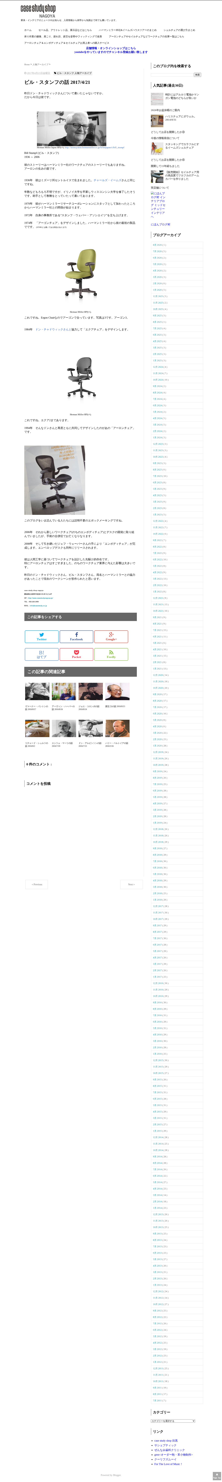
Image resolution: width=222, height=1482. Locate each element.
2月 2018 (157, 893)
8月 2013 (157, 1240)
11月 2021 (158, 604)
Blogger (117, 1475)
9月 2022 (157, 540)
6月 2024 (157, 405)
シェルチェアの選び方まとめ (179, 30)
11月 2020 (158, 681)
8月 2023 (157, 469)
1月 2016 (157, 1054)
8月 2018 (157, 855)
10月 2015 (158, 1073)
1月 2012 (157, 1362)
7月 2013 (157, 1246)
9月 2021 (157, 617)
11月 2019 (158, 758)
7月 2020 (157, 707)
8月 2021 (157, 623)
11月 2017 (158, 912)
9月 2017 (157, 925)
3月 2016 (157, 1041)
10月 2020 (158, 688)
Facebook (76, 639)
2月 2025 (157, 354)
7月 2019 (157, 784)
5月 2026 (157, 264)
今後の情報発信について (165, 138)
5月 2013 (157, 1259)
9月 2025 (157, 315)
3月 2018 (157, 887)
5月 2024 (157, 412)
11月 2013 (158, 1220)
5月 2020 (157, 720)
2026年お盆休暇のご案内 (165, 110)
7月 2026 (157, 251)
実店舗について (160, 187)
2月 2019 (157, 816)
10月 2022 (158, 534)
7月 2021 (157, 630)
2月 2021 (157, 662)
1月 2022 (157, 591)
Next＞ (131, 884)
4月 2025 (157, 341)
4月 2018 (157, 880)
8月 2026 (157, 245)
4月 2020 (157, 726)
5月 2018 (157, 874)
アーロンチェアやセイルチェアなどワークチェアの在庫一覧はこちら (146, 36)
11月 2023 (158, 450)
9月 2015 (157, 1079)
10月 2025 (158, 309)
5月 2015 (157, 1105)
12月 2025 (158, 296)
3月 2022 (157, 578)
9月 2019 (157, 771)
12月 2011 (158, 1368)
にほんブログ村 (160, 224)
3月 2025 (157, 347)
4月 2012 (157, 1342)
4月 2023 (157, 495)
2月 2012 (157, 1355)
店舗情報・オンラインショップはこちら (111, 48)
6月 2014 (157, 1176)
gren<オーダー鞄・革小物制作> (173, 1454)
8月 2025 (157, 322)
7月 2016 (157, 1015)
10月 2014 (158, 1150)
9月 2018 (157, 848)
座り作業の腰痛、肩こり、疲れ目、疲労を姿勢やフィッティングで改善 (63, 36)
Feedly (111, 657)
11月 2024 (158, 373)
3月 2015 (157, 1118)
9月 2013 (157, 1233)
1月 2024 (157, 437)
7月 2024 (157, 399)
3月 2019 (157, 810)
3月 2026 (157, 277)
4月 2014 (157, 1188)
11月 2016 (158, 989)
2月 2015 (157, 1124)
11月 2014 (158, 1143)
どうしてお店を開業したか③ (168, 132)
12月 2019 (158, 752)
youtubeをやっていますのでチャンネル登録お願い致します (111, 51)
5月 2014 (157, 1182)
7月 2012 (157, 1323)
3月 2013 (157, 1272)
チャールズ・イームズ (107, 180)
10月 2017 (158, 919)
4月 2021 (157, 649)
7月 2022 (157, 553)
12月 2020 (158, 675)
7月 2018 (157, 861)
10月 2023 (158, 456)
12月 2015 (158, 1060)
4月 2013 (157, 1265)
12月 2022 (158, 521)
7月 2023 (157, 476)
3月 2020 (157, 733)
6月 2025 (157, 334)
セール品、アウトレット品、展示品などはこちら (65, 30)
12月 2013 (158, 1214)
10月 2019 (158, 765)
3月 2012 (157, 1349)
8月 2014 (157, 1163)
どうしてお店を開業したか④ (168, 159)
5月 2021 (157, 643)
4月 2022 (157, 572)
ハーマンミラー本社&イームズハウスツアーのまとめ (128, 30)
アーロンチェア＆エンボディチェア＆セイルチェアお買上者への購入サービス (66, 43)
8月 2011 (157, 1394)
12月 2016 (158, 983)
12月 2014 (158, 1137)
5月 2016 (157, 1028)
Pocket (76, 657)
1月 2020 (157, 745)
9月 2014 (157, 1156)
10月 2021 (158, 611)
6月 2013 (157, 1253)
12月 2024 (158, 367)
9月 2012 (157, 1310)
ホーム (28, 30)
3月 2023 (157, 501)
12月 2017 (158, 906)
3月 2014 (157, 1195)
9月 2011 (157, 1387)
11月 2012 (158, 1298)
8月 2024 (157, 392)
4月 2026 (157, 270)
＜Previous (36, 884)
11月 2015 (158, 1066)
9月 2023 (157, 463)
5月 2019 (157, 797)
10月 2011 (158, 1381)
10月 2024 (158, 379)
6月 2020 (157, 713)
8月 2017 (157, 932)
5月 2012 (157, 1336)
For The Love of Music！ (168, 1464)
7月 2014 (157, 1169)
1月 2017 (157, 977)
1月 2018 (157, 899)
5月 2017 (157, 951)
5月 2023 (157, 489)
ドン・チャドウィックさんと (53, 329)
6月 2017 (157, 944)
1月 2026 (157, 290)
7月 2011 (157, 1400)
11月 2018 (158, 835)
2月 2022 (157, 585)
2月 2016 (157, 1047)
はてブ (41, 654)
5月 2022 (157, 566)
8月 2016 (157, 1009)
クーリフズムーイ (165, 1459)
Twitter (42, 639)
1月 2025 (157, 360)
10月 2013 (158, 1227)
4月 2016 (157, 1034)
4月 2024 (157, 418)
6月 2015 (157, 1098)
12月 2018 (158, 829)
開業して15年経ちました (165, 166)
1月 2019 (157, 822)
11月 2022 (158, 527)
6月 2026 (157, 257)
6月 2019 (157, 790)
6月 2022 (157, 559)
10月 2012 (158, 1304)
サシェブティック (165, 1445)
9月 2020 (157, 694)
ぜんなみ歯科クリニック (169, 1450)
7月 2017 (157, 938)
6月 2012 (157, 1330)
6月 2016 (157, 1021)
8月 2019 (157, 777)
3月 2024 (157, 424)
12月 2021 (158, 598)
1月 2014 (157, 1208)
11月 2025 (158, 302)
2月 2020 (157, 739)
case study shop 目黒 (166, 1440)
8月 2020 (157, 700)
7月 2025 (157, 328)
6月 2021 (157, 636)
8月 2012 (157, 1317)
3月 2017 (157, 964)
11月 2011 (158, 1375)
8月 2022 (157, 546)
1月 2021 (157, 668)
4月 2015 (157, 1111)
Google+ (111, 639)
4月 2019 (157, 803)
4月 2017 (157, 957)
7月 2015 (157, 1092)
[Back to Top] (217, 1476)
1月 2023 (157, 514)
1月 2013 (157, 1285)
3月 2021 (157, 656)
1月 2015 (157, 1131)
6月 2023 (157, 482)
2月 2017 (157, 970)
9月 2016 (157, 1002)
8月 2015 (157, 1086)
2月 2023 (157, 508)
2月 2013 (157, 1278)
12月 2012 (158, 1291)
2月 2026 (157, 283)
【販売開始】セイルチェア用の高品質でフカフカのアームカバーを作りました (182, 175)
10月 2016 (158, 996)
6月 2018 (157, 867)
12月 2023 (158, 444)
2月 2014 (157, 1201)
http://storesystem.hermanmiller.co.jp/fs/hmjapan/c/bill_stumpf (94, 147)
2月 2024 (157, 431)
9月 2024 (157, 386)
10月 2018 (158, 842)
